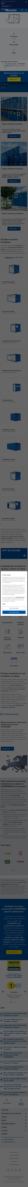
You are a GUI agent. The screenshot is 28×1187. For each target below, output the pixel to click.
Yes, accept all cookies (14, 612)
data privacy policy (20, 597)
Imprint (3, 603)
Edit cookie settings (14, 608)
